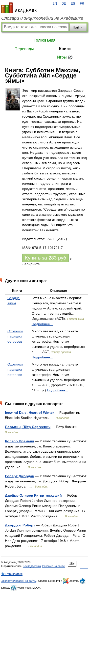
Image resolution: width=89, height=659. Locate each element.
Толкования (44, 40)
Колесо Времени (19, 441)
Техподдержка (32, 566)
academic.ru (19, 7)
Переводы (24, 49)
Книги (65, 49)
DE (64, 3)
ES (73, 3)
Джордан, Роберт (20, 525)
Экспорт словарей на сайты (18, 580)
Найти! (78, 27)
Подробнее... (42, 324)
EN (54, 3)
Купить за (45, 258)
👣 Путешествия (11, 573)
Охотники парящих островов (15, 336)
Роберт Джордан (19, 476)
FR (82, 3)
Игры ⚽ (65, 57)
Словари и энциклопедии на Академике (42, 18)
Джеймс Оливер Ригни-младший (33, 495)
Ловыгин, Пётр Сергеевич (27, 427)
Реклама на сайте (53, 566)
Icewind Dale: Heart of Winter (29, 412)
